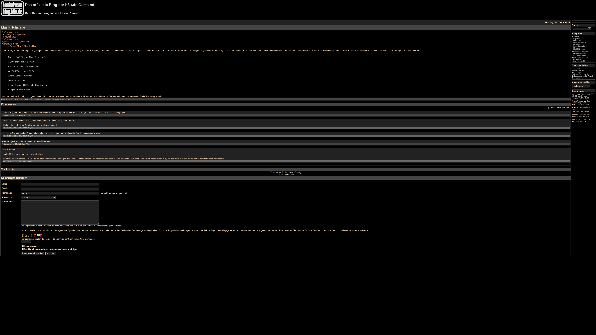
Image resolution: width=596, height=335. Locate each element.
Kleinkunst (577, 48)
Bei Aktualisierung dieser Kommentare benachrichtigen (50, 249)
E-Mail (5, 188)
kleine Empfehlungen (28, 99)
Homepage (7, 193)
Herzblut (575, 37)
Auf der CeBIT (585, 115)
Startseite (576, 68)
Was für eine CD (579, 61)
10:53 (41, 99)
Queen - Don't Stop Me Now (20, 57)
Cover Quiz (577, 59)
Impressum (576, 72)
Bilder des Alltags (579, 42)
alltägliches (576, 39)
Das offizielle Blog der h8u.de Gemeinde (60, 5)
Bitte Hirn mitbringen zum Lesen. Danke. (52, 13)
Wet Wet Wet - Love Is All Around (23, 71)
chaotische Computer (580, 52)
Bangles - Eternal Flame (19, 90)
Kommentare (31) (51, 99)
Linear (552, 107)
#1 (3, 115)
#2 (3, 144)
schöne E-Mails (579, 50)
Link (9, 115)
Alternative (39, 57)
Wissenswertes (578, 70)
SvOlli (16, 99)
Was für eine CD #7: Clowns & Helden (582, 95)
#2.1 (5, 161)
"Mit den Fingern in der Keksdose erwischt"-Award (582, 75)
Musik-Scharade (13, 27)
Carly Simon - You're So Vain (21, 62)
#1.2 (5, 136)
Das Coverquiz (578, 78)
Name (4, 184)
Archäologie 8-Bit (579, 53)
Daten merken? (31, 246)
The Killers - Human (17, 80)
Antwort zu (7, 197)
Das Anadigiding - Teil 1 (581, 102)
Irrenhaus (576, 44)
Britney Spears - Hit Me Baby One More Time (28, 85)
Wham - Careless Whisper (20, 76)
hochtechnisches (579, 55)
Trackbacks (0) (64, 99)
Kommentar (7, 201)
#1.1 (5, 128)
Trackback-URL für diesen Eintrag (286, 172)
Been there (577, 40)
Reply (31, 115)
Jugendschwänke (580, 46)
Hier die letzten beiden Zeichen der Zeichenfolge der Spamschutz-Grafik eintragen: (58, 239)
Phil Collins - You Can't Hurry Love (23, 66)
